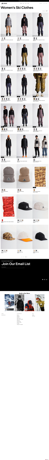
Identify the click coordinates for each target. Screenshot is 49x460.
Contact (18, 323)
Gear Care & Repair (20, 319)
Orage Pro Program (20, 324)
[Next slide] (46, 1)
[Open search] (43, 3)
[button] (47, 11)
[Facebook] (42, 279)
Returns (18, 317)
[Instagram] (44, 279)
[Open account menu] (45, 3)
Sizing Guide (19, 321)
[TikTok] (46, 279)
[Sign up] (23, 267)
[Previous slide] (2, 1)
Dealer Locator (19, 322)
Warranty (18, 320)
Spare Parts (18, 318)
